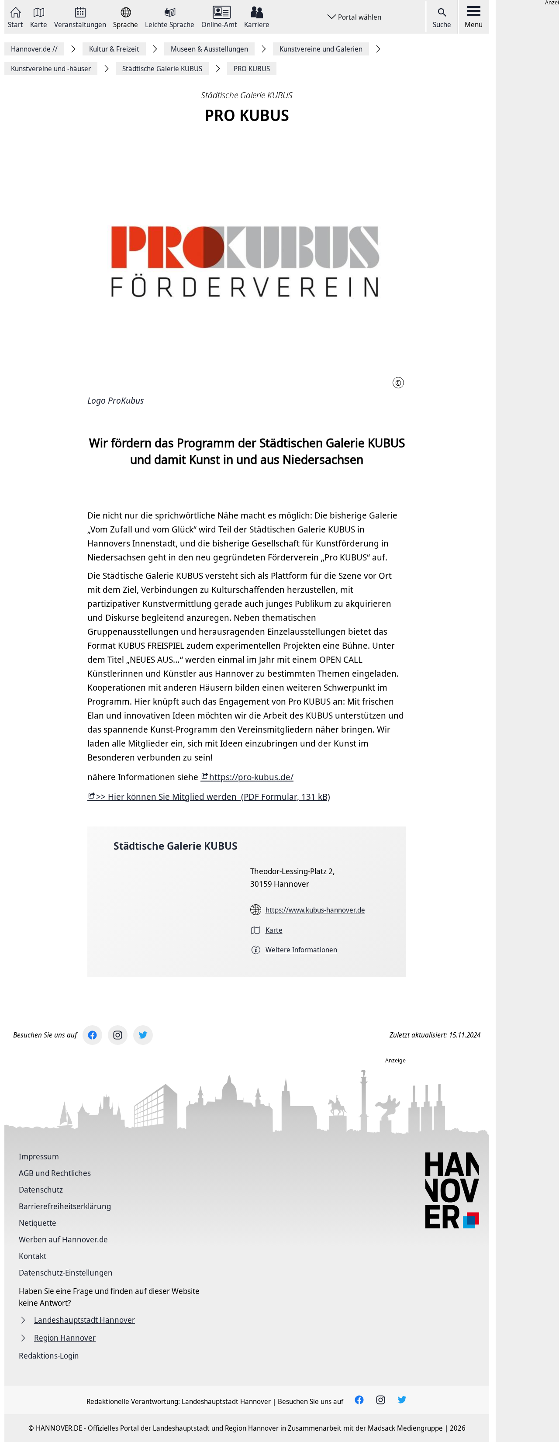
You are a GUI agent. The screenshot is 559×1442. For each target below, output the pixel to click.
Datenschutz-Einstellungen (66, 1272)
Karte (38, 24)
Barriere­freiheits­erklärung (65, 1206)
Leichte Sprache (169, 24)
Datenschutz (41, 1189)
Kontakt (32, 1256)
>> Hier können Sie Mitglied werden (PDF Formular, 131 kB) (213, 796)
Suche (442, 24)
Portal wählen (359, 17)
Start (15, 24)
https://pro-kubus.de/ (251, 777)
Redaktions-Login (49, 1355)
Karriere (256, 24)
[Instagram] (118, 1035)
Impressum (39, 1156)
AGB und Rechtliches (55, 1173)
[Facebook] (92, 1035)
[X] (143, 1035)
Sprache (125, 24)
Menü (474, 24)
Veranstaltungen (80, 24)
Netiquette (37, 1223)
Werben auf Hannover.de (63, 1239)
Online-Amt (219, 24)
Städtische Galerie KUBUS (176, 845)
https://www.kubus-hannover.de (315, 910)
